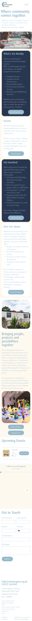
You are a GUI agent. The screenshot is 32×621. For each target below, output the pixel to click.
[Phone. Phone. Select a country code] (19, 530)
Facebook (5, 619)
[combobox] (16, 539)
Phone (20, 526)
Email (5, 526)
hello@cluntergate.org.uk (14, 582)
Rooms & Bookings (8, 601)
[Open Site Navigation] (26, 4)
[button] (13, 456)
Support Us (5, 611)
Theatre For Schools (8, 609)
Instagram (5, 617)
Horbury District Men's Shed (11, 607)
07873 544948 (9, 584)
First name (7, 518)
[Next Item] (27, 490)
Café (3, 605)
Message (5, 544)
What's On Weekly (7, 603)
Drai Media (25, 619)
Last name (22, 518)
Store (3, 613)
